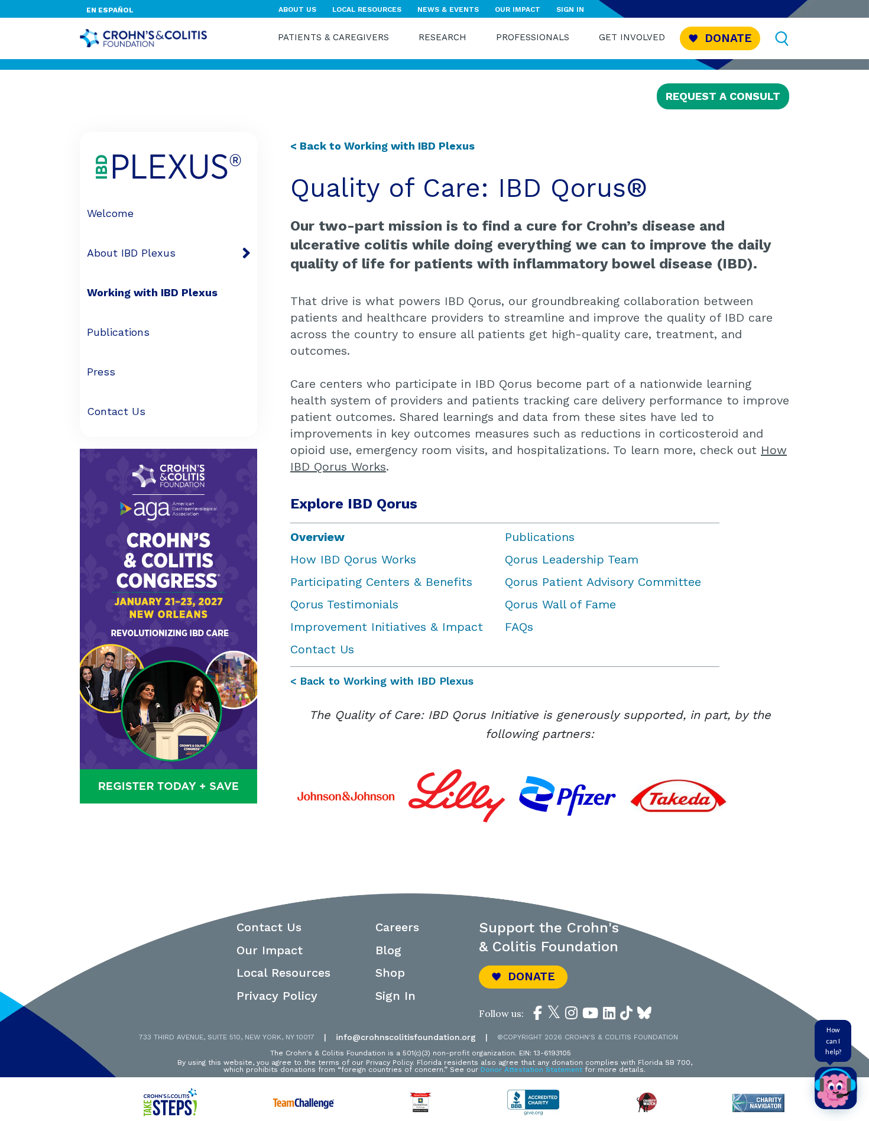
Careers (397, 927)
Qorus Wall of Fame (560, 604)
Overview (317, 537)
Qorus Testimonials (344, 604)
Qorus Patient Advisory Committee (603, 582)
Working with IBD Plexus (152, 292)
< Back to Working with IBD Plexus (382, 681)
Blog (388, 950)
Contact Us (116, 411)
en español (110, 10)
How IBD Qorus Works (353, 559)
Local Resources (366, 9)
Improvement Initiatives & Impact (386, 627)
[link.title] (537, 1013)
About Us (297, 9)
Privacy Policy (276, 996)
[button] (720, 38)
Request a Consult (723, 96)
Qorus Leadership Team (571, 559)
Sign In (570, 9)
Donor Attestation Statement (531, 1069)
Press (101, 371)
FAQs (519, 627)
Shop (390, 973)
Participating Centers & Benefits (381, 582)
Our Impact (517, 9)
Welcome (110, 213)
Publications (118, 332)
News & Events (448, 9)
